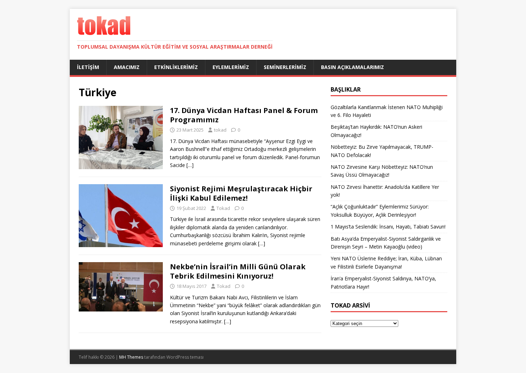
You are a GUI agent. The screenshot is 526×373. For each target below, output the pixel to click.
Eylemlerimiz (231, 67)
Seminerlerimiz (285, 67)
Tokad (223, 208)
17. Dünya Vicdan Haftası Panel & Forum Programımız (244, 114)
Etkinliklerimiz (176, 67)
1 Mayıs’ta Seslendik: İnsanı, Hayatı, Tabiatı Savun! (388, 226)
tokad (220, 130)
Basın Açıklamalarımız (352, 67)
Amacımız (127, 67)
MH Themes (131, 357)
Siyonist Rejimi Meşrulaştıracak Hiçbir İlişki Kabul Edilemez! (241, 193)
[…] (190, 165)
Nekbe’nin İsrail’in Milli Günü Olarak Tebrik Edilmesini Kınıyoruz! (238, 271)
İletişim (88, 67)
